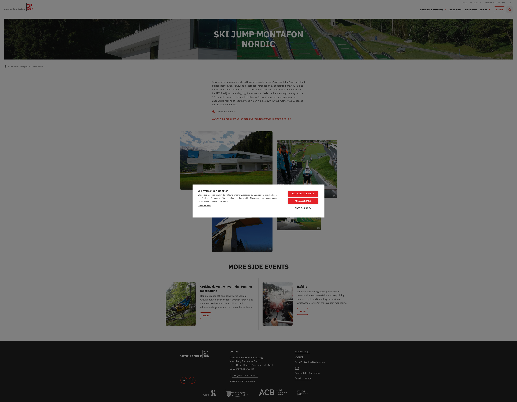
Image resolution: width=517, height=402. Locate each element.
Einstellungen (303, 208)
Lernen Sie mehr (204, 206)
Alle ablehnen (303, 201)
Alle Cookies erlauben (303, 194)
